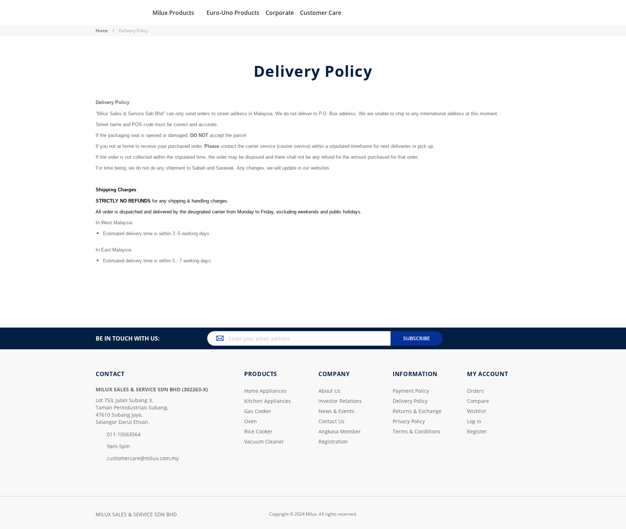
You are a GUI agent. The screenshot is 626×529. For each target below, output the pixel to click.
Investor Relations (340, 400)
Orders (475, 390)
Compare (478, 400)
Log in (474, 421)
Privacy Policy (409, 421)
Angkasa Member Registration (339, 436)
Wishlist (476, 411)
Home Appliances (265, 390)
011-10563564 (124, 434)
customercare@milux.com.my (143, 458)
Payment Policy (411, 390)
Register (477, 431)
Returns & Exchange (417, 411)
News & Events (336, 411)
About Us (329, 390)
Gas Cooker (257, 411)
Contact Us (331, 421)
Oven (250, 421)
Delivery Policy (410, 400)
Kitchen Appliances (267, 400)
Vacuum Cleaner (264, 441)
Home (102, 31)
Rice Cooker (258, 431)
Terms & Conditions (417, 431)
